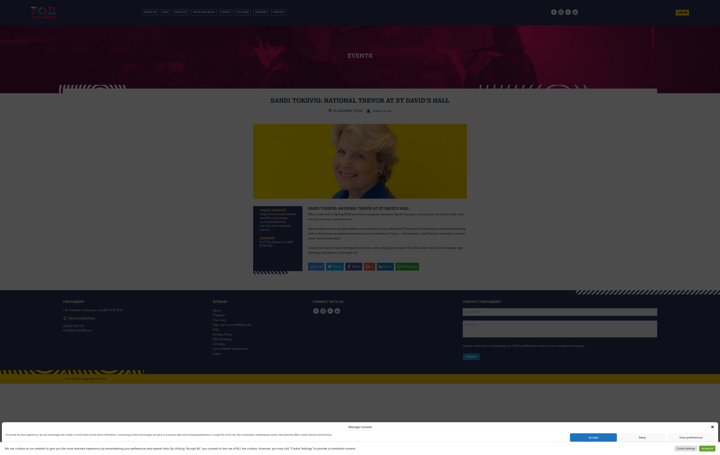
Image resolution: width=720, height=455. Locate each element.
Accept (593, 437)
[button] (712, 427)
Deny (642, 437)
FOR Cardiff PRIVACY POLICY (20, 448)
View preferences (691, 437)
